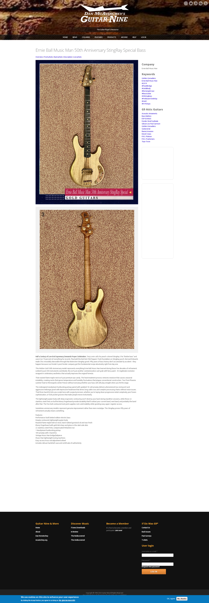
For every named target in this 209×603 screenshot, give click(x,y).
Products (111, 37)
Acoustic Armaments (149, 114)
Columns (86, 37)
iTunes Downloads (78, 528)
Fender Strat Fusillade (150, 121)
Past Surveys (146, 536)
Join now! (118, 530)
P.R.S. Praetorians (148, 139)
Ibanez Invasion (147, 131)
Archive (124, 37)
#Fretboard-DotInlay (149, 99)
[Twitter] (191, 3)
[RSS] (205, 3)
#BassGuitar (146, 94)
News (75, 37)
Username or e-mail (149, 551)
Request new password (150, 567)
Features (99, 37)
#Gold (144, 101)
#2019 (144, 83)
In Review (74, 532)
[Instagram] (186, 3)
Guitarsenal (146, 129)
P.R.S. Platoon (147, 136)
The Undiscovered (78, 540)
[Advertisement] (157, 163)
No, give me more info (67, 600)
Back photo (58, 57)
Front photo (48, 57)
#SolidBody (146, 88)
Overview (39, 57)
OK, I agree (171, 599)
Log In (143, 37)
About (38, 532)
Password (146, 560)
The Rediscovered (78, 536)
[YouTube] (196, 3)
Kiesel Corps (146, 134)
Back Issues (146, 532)
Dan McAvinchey (42, 536)
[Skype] (200, 3)
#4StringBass (147, 96)
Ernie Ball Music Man (149, 81)
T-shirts (145, 540)
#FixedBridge (147, 86)
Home (65, 37)
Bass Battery (146, 116)
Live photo (78, 57)
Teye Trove (146, 142)
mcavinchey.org (41, 540)
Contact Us (146, 528)
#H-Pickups (146, 104)
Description (68, 57)
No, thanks (181, 599)
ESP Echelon (146, 119)
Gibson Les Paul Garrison (151, 124)
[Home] (104, 13)
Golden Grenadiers (149, 78)
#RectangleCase (148, 91)
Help (134, 37)
